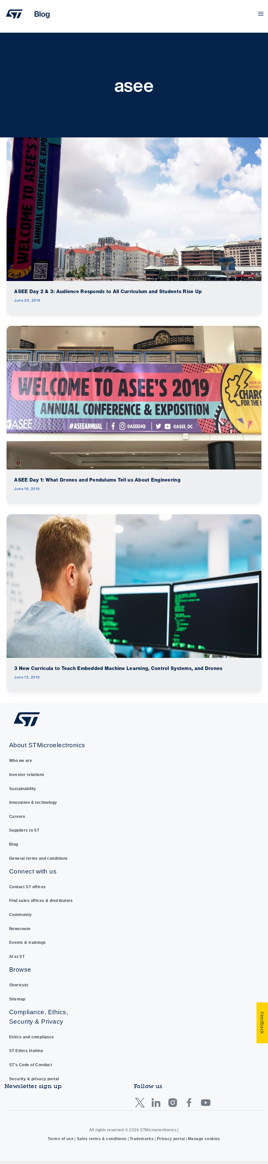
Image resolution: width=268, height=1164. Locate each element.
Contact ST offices (27, 887)
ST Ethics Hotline (26, 1051)
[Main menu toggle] (261, 14)
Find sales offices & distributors (41, 900)
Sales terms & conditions (102, 1139)
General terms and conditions (38, 858)
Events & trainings (27, 942)
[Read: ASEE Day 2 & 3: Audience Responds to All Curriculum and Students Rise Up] (134, 208)
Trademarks (142, 1139)
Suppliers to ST (24, 830)
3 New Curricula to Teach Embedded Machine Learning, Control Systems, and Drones (118, 668)
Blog (13, 844)
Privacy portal (171, 1139)
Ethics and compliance (31, 1037)
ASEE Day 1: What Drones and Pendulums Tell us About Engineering (97, 479)
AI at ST (17, 956)
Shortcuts (19, 985)
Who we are (20, 760)
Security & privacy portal (34, 1079)
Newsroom (19, 928)
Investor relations (26, 774)
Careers (17, 816)
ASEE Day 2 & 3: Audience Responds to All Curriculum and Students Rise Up (108, 291)
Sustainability (22, 788)
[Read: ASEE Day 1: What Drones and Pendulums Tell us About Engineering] (134, 397)
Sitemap (17, 999)
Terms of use (61, 1139)
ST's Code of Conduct (30, 1065)
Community (20, 914)
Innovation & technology (33, 802)
